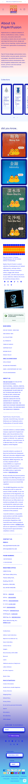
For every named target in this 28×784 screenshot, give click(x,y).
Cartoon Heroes (7, 646)
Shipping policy (23, 778)
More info (14, 320)
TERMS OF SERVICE (8, 344)
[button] (3, 9)
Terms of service (14, 778)
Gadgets (5, 649)
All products (6, 712)
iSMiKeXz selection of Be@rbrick (11, 663)
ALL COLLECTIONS (7, 337)
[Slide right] (17, 117)
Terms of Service (7, 691)
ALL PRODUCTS (7, 341)
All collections (7, 716)
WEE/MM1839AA (13, 472)
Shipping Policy (7, 694)
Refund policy (24, 776)
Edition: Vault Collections (9, 635)
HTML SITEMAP (7, 362)
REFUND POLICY (7, 351)
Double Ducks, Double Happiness (11, 687)
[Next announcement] (25, 1)
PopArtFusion (7, 776)
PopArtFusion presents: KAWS (18, 100)
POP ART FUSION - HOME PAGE (11, 330)
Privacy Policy (6, 701)
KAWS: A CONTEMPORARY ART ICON (12, 369)
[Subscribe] (22, 729)
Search (5, 708)
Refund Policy (6, 698)
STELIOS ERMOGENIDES (9, 372)
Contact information (14, 781)
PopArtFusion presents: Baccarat (6, 101)
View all (25, 79)
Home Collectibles (8, 642)
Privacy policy (7, 778)
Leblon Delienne (7, 667)
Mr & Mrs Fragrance (8, 670)
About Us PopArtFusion (9, 680)
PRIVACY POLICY (7, 355)
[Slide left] (10, 117)
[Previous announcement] (3, 1)
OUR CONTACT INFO (8, 334)
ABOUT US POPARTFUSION (10, 358)
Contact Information (8, 684)
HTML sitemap (6, 719)
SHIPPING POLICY (7, 348)
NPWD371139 (20, 524)
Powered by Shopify (15, 776)
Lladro (5, 660)
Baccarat (5, 656)
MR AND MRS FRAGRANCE (9, 365)
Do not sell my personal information (12, 705)
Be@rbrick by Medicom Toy (10, 638)
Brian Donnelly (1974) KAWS (10, 653)
